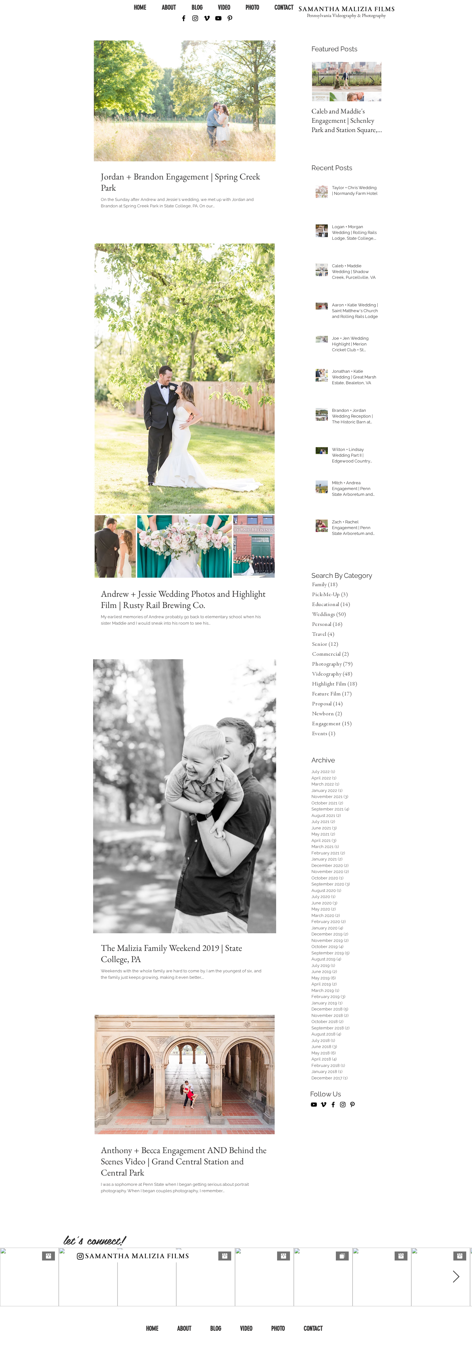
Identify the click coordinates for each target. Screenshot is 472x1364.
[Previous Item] (322, 82)
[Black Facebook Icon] (184, 18)
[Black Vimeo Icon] (207, 18)
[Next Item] (372, 82)
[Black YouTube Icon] (218, 18)
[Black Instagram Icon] (195, 18)
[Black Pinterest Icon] (230, 18)
